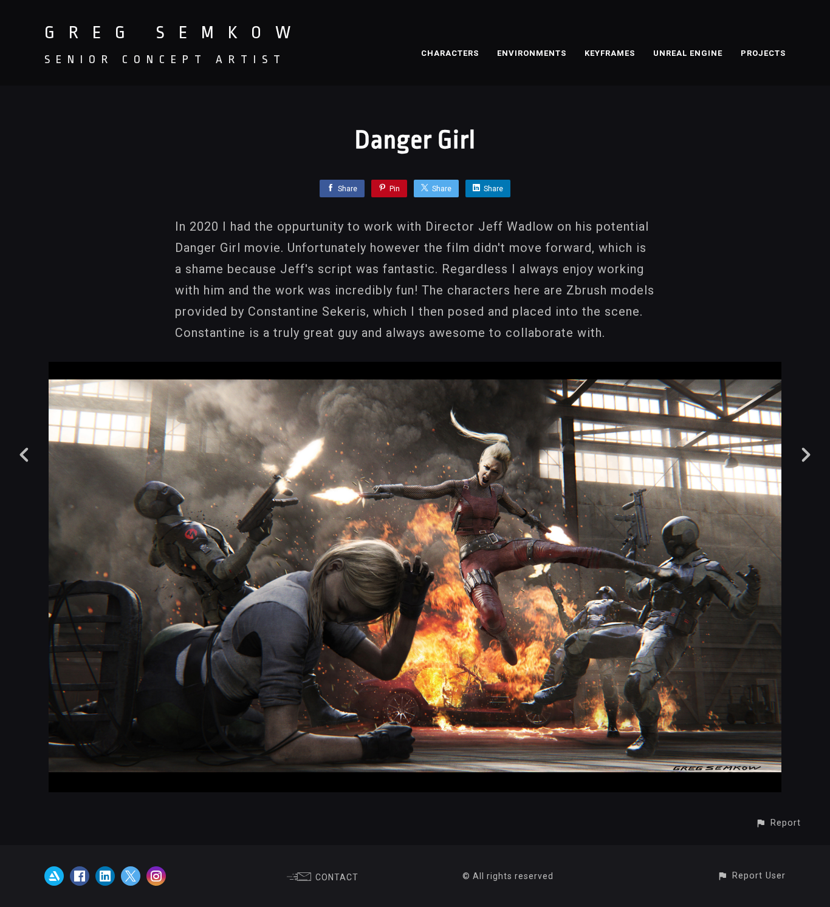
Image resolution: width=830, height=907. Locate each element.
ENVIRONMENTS (531, 53)
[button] (778, 822)
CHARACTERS (450, 53)
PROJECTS (763, 53)
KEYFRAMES (610, 53)
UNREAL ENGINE (687, 53)
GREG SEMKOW (174, 32)
